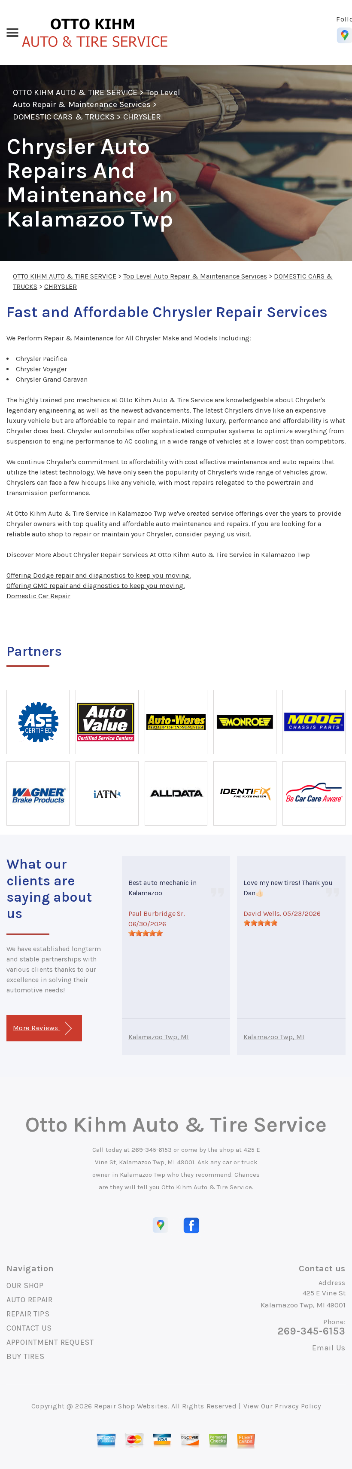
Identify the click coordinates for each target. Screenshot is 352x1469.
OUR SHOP (25, 1285)
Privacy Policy (298, 1406)
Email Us (329, 1348)
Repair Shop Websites (130, 1406)
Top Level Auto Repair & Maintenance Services (195, 276)
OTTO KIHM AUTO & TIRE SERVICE (75, 92)
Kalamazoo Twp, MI (158, 1037)
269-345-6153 (151, 1150)
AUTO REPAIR (29, 1299)
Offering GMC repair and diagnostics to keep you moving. (95, 585)
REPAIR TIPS (28, 1314)
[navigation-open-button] (12, 31)
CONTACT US (29, 1328)
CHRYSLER (142, 117)
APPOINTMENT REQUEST (50, 1342)
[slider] (145, 933)
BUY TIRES (25, 1356)
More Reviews (36, 1028)
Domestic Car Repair (38, 596)
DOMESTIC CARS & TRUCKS (64, 117)
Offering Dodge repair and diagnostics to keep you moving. (98, 575)
